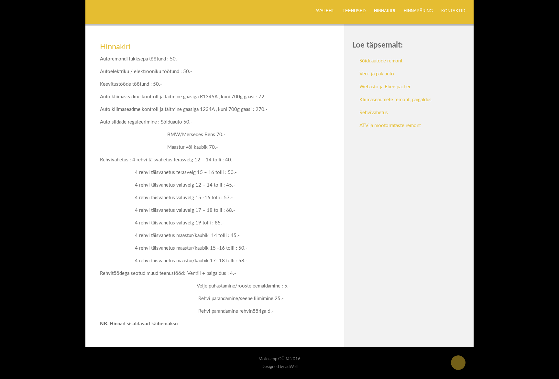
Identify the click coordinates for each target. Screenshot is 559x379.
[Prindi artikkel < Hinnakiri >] (320, 59)
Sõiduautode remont (380, 61)
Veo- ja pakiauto (376, 73)
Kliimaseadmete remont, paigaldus (395, 99)
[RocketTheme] (122, 361)
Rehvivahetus (373, 112)
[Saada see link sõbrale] (328, 59)
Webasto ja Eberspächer (385, 86)
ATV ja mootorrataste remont (390, 125)
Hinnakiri (115, 47)
